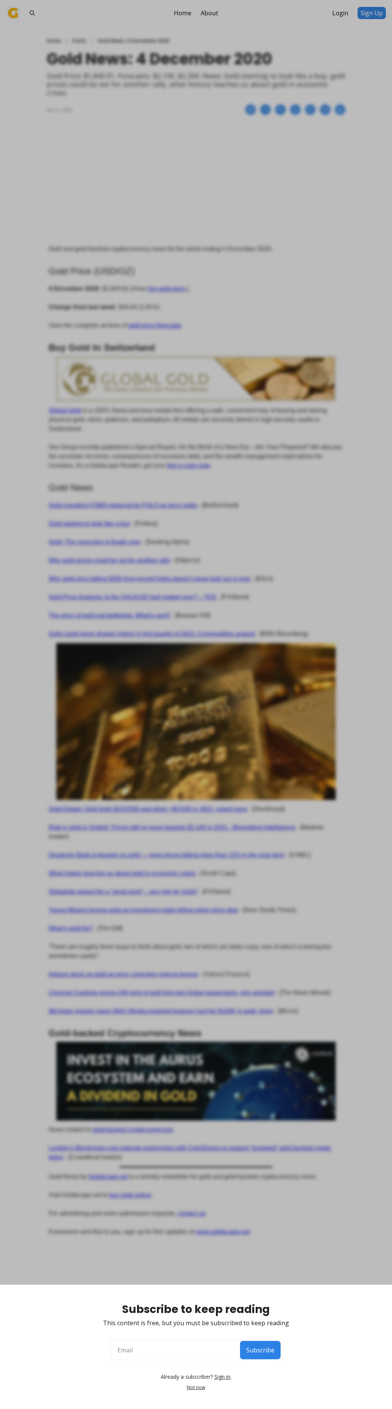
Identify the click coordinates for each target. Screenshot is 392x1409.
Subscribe (260, 1350)
